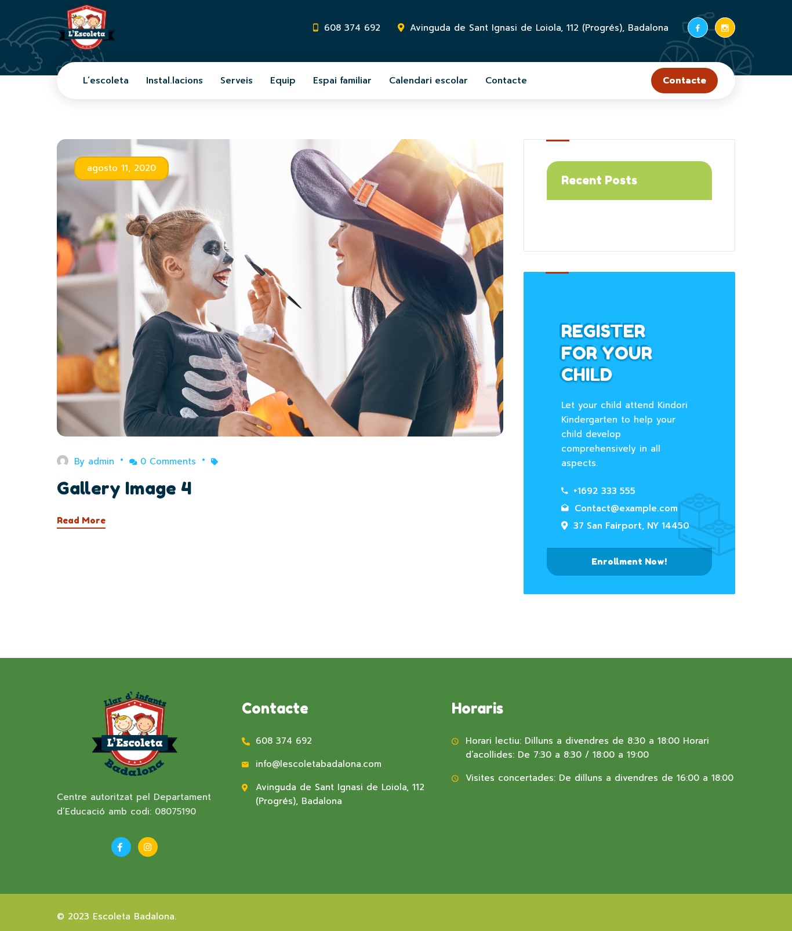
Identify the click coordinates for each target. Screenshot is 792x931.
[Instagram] (725, 27)
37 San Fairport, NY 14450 (631, 525)
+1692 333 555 (604, 491)
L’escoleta (106, 80)
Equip (283, 80)
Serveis (236, 80)
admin (101, 461)
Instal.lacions (174, 80)
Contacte (506, 80)
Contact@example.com (626, 508)
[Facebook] (698, 27)
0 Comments (168, 461)
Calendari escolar (428, 80)
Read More (81, 520)
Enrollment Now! (629, 561)
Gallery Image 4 (124, 488)
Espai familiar (342, 80)
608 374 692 (352, 27)
